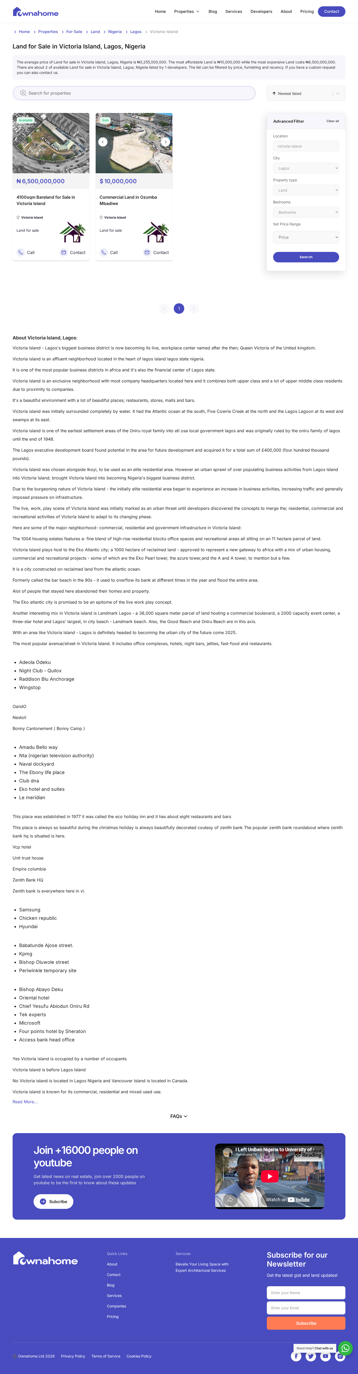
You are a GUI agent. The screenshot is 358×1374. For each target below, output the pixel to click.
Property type (285, 180)
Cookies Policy (139, 1356)
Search (306, 257)
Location (280, 136)
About (286, 11)
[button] (164, 308)
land (95, 31)
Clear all (333, 121)
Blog (213, 11)
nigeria (115, 31)
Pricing (307, 11)
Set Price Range (287, 224)
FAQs (176, 1116)
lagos (136, 31)
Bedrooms (281, 202)
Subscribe (306, 1323)
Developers (261, 11)
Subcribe (58, 1201)
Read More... (25, 1101)
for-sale (74, 31)
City (276, 158)
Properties (184, 11)
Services (233, 11)
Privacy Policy (73, 1356)
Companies (116, 1306)
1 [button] (179, 308)
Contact (331, 11)
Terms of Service (105, 1356)
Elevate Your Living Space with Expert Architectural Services (202, 1267)
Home (160, 11)
